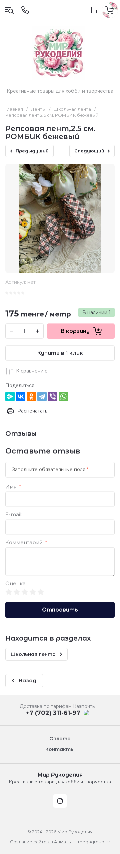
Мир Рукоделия (60, 775)
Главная (14, 109)
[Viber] (52, 396)
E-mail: (13, 515)
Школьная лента (72, 109)
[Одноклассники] (31, 396)
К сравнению (32, 371)
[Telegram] (42, 396)
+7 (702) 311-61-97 (53, 713)
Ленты (38, 109)
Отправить (60, 610)
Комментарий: (26, 543)
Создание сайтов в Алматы (41, 841)
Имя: (13, 487)
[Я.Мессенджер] (10, 396)
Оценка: (16, 584)
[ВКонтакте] (20, 396)
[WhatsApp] (63, 396)
